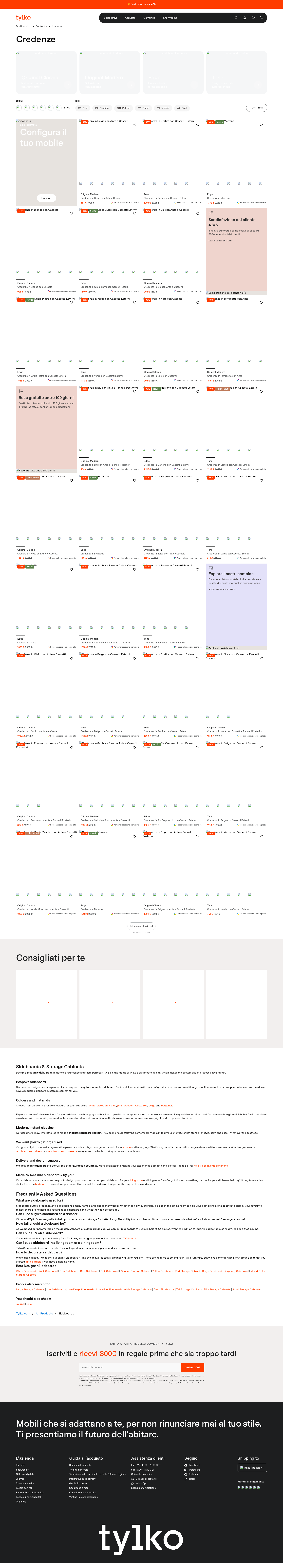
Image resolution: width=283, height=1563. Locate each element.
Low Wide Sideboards (109, 1289)
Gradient (104, 108)
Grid (85, 108)
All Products (44, 1313)
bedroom (40, 1184)
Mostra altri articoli (141, 926)
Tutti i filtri (256, 107)
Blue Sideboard (89, 1271)
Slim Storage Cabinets (217, 1289)
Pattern (126, 108)
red (145, 1105)
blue (113, 1105)
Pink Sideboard (109, 1271)
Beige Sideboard (212, 1271)
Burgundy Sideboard (236, 1271)
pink (119, 1105)
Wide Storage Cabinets (138, 1289)
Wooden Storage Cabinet (135, 1271)
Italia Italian (252, 1467)
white (92, 1105)
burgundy (166, 1105)
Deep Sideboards (164, 1289)
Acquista (130, 17)
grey (107, 1105)
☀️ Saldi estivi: (141, 4)
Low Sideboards (56, 1289)
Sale (29, 1304)
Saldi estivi (110, 17)
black (100, 1105)
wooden (128, 1105)
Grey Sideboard (68, 1271)
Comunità (149, 17)
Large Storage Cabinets (30, 1289)
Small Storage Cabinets (246, 1289)
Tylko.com (23, 1313)
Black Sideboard (48, 1271)
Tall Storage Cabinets (189, 1289)
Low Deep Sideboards (81, 1289)
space (127, 1147)
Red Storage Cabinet (187, 1271)
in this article (33, 1261)
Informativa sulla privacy (167, 1383)
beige (152, 1105)
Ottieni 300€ (192, 1367)
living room (136, 1180)
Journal (20, 1304)
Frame (145, 108)
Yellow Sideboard (162, 1271)
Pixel (184, 108)
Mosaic (165, 108)
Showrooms (170, 17)
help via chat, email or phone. (211, 1165)
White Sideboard (26, 1271)
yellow (138, 1105)
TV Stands (129, 1238)
